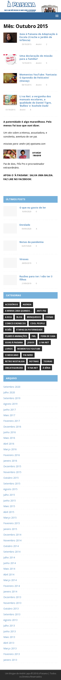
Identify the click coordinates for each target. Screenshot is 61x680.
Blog (19, 317)
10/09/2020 (26, 211)
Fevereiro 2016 (11, 455)
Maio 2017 (9, 415)
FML (34, 336)
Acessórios (11, 304)
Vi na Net (33, 367)
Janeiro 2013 (10, 659)
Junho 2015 (9, 500)
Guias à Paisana (14, 342)
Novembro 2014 (12, 540)
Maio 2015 (9, 506)
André (39, 44)
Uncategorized (14, 367)
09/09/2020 (26, 228)
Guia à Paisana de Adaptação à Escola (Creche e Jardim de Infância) (38, 37)
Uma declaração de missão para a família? (36, 57)
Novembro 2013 (12, 603)
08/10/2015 (26, 84)
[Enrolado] (10, 228)
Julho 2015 (9, 494)
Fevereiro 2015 (11, 523)
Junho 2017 (9, 409)
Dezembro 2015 (12, 466)
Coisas (49, 317)
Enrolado (24, 224)
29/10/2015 (26, 44)
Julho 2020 (9, 392)
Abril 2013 (8, 642)
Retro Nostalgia (15, 361)
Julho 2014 (9, 557)
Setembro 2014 (11, 551)
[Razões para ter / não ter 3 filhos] (10, 280)
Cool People (37, 323)
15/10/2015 (26, 63)
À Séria (46, 367)
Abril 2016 (8, 443)
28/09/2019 (26, 263)
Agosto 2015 (10, 489)
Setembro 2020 (11, 386)
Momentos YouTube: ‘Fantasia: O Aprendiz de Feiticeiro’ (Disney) (38, 77)
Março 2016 (10, 449)
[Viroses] (10, 263)
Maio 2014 (9, 568)
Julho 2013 (9, 625)
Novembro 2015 (12, 472)
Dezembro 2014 (12, 534)
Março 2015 (10, 517)
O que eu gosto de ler (32, 207)
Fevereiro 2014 (11, 586)
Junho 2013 (9, 631)
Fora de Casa (48, 336)
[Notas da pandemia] (10, 246)
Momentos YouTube (28, 348)
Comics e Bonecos (15, 323)
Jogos (30, 342)
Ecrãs (8, 329)
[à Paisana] (30, 10)
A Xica (8, 317)
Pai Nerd (28, 355)
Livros (9, 348)
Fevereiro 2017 (11, 420)
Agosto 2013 (10, 620)
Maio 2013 (9, 637)
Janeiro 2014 (10, 591)
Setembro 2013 (11, 614)
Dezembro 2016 (12, 426)
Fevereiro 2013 (11, 654)
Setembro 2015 (11, 483)
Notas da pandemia (31, 242)
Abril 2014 (8, 574)
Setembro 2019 (11, 398)
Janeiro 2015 (10, 529)
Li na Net (44, 342)
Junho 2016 (9, 432)
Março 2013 (10, 648)
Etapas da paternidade (29, 329)
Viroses (23, 259)
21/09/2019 (26, 283)
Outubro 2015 (11, 477)
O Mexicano (11, 355)
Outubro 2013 (11, 608)
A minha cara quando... (18, 310)
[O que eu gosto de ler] (10, 211)
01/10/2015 (10, 109)
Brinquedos (34, 317)
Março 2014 (10, 580)
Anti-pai (41, 310)
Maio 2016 (9, 437)
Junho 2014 (9, 563)
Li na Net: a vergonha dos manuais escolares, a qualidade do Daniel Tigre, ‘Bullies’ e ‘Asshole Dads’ (35, 101)
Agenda (27, 304)
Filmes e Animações (16, 336)
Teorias (47, 361)
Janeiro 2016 (10, 460)
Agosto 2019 (10, 403)
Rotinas (34, 361)
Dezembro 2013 (12, 597)
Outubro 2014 (11, 546)
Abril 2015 (8, 512)
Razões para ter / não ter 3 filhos (35, 278)
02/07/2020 (26, 246)
